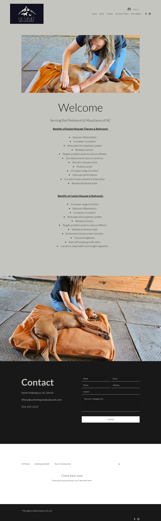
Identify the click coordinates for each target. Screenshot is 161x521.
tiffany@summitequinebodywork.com (41, 399)
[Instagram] (149, 14)
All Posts (25, 463)
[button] (72, 64)
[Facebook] (146, 14)
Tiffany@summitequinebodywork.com (37, 511)
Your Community (62, 463)
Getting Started (42, 463)
